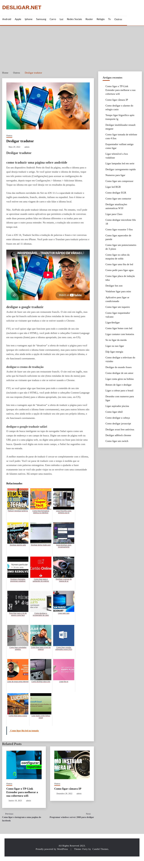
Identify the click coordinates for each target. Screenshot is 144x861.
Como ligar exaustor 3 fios (119, 229)
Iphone (28, 19)
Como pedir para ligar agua (119, 270)
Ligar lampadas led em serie (119, 163)
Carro (53, 19)
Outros (118, 19)
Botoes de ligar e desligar (118, 384)
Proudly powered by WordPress (52, 849)
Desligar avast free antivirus (119, 429)
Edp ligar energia (114, 351)
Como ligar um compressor (119, 181)
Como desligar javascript (118, 423)
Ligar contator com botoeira (119, 334)
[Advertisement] (72, 47)
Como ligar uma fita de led (119, 264)
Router (89, 19)
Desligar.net (21, 7)
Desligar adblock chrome (118, 435)
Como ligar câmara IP (67, 788)
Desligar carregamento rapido (120, 169)
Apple (18, 19)
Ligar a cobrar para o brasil (119, 390)
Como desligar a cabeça (117, 417)
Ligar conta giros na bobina (119, 379)
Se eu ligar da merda (116, 340)
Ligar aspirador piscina (117, 406)
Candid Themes (100, 849)
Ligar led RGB (113, 186)
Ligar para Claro (113, 214)
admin (26, 147)
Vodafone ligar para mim (118, 291)
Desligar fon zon (113, 285)
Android (6, 19)
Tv (109, 19)
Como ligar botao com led (118, 328)
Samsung (41, 19)
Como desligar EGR (115, 192)
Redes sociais (74, 19)
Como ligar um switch (116, 441)
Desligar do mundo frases (118, 367)
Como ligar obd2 (114, 411)
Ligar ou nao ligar (114, 345)
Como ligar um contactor (118, 198)
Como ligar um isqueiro (117, 307)
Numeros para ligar (115, 175)
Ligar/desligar (112, 322)
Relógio (101, 19)
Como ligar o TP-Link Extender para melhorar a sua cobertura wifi (22, 792)
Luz (61, 19)
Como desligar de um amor (119, 373)
